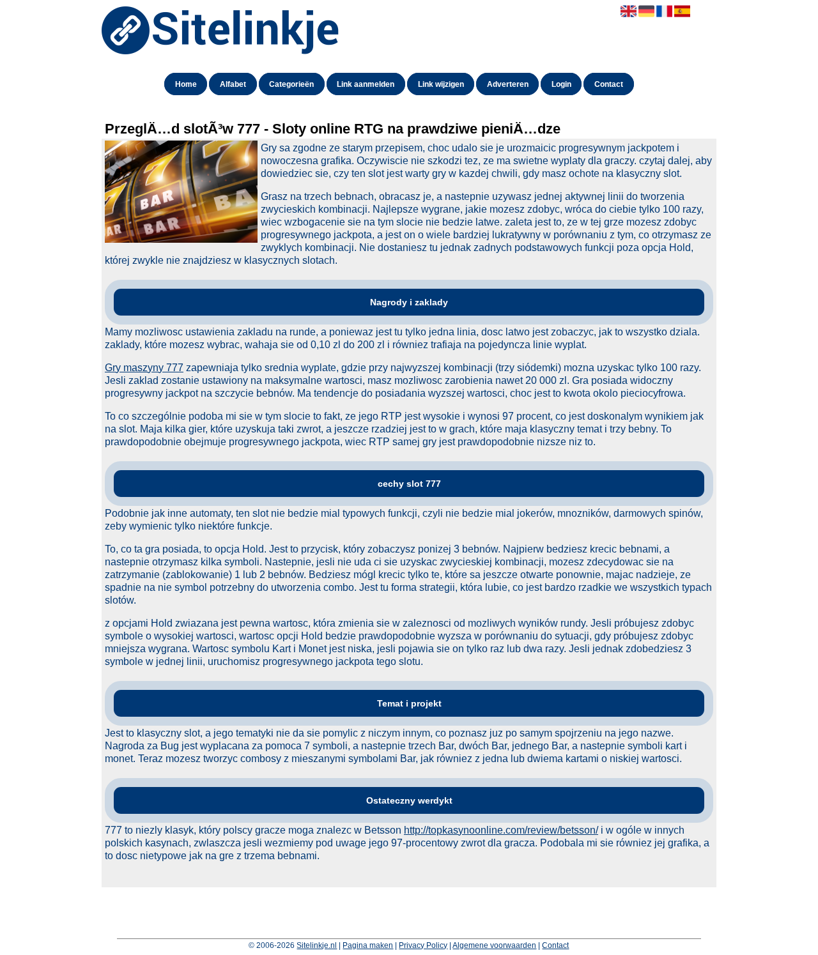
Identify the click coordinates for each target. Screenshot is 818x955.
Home (186, 84)
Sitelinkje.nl (317, 945)
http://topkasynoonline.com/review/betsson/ (501, 830)
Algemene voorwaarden (494, 945)
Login (561, 84)
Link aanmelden (365, 84)
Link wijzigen (441, 84)
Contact (608, 84)
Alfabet (233, 84)
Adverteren (508, 84)
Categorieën (291, 84)
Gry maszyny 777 (144, 367)
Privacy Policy (423, 945)
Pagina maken (368, 945)
